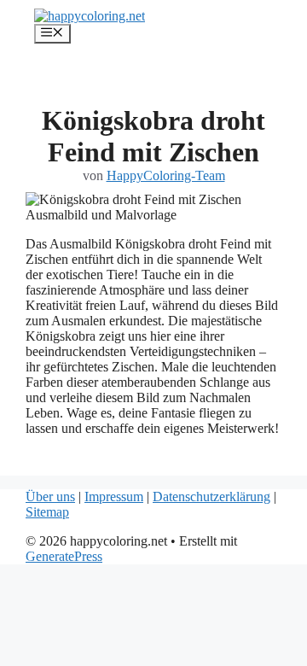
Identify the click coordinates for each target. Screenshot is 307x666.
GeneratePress (64, 556)
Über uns (50, 496)
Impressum (113, 496)
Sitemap (47, 512)
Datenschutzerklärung (211, 496)
